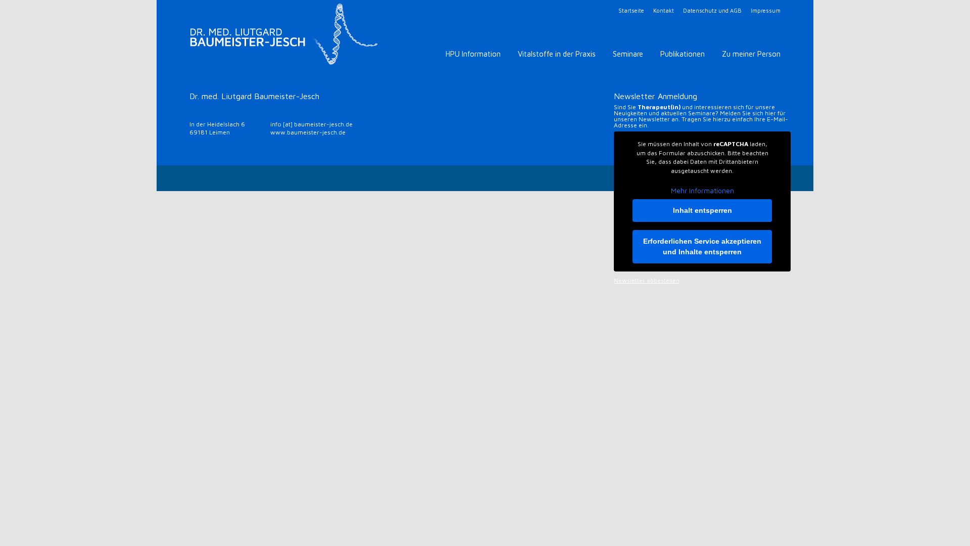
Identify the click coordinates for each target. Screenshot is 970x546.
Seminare (628, 54)
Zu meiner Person (751, 54)
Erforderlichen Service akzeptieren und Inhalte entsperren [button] (702, 246)
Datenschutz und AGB (712, 10)
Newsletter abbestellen (647, 281)
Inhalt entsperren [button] (702, 210)
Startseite (631, 10)
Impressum (766, 10)
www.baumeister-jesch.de (308, 132)
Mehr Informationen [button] (702, 190)
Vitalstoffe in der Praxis (557, 54)
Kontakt (663, 10)
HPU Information (473, 54)
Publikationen (682, 54)
